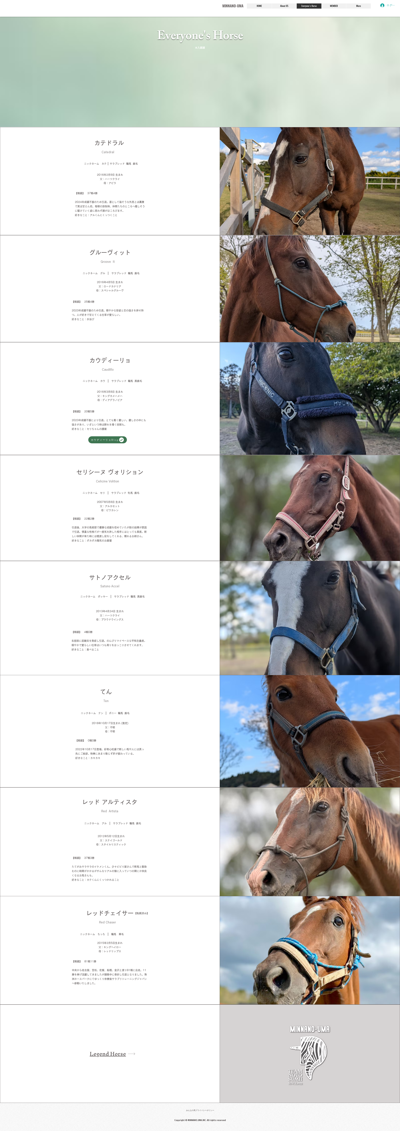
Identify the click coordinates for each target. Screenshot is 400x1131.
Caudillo (108, 369)
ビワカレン (112, 510)
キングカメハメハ (112, 396)
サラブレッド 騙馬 (125, 596)
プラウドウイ (108, 619)
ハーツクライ (112, 615)
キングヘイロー (112, 947)
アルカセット (112, 506)
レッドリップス (112, 951)
